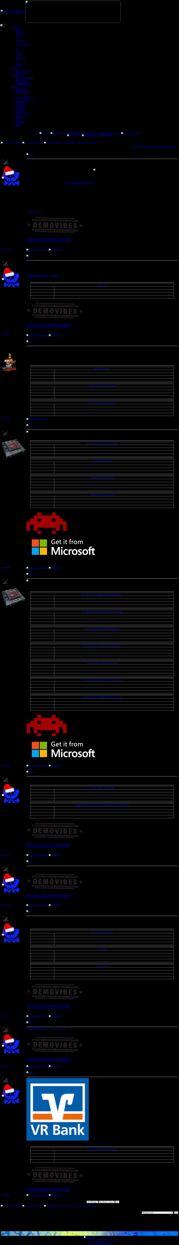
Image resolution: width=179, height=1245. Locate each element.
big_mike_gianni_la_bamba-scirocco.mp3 (102, 663)
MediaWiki (20, 122)
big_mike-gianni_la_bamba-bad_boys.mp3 (102, 443)
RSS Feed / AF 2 (22, 93)
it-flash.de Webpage (23, 84)
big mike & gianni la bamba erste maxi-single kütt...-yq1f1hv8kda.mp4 (102, 805)
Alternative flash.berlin (24, 78)
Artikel (18, 36)
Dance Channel (22, 89)
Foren (18, 49)
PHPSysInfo (20, 117)
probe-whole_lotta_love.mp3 (102, 932)
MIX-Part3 (48, 241)
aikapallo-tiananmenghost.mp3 (102, 478)
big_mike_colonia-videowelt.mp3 (102, 788)
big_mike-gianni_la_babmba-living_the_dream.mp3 (102, 611)
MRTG (18, 115)
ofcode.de (79, 183)
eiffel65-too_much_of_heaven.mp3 (102, 385)
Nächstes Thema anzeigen (167, 147)
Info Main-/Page (17, 75)
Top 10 (18, 67)
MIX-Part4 (57, 241)
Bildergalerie (21, 40)
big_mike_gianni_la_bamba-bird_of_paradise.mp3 (102, 680)
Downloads (20, 106)
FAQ (48, 133)
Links (18, 62)
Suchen (18, 53)
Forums (19, 56)
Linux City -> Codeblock (87, 143)
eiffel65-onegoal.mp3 (102, 368)
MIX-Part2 (39, 241)
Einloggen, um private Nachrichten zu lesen (103, 133)
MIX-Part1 (30, 241)
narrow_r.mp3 (102, 285)
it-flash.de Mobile (22, 82)
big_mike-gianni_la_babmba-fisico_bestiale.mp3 (102, 646)
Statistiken (20, 64)
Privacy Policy (113, 1239)
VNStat (19, 119)
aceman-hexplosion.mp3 (102, 460)
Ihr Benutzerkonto (23, 45)
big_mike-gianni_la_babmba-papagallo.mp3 (102, 629)
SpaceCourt (20, 111)
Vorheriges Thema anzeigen (144, 147)
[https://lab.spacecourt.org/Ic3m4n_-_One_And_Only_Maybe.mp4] (54, 232)
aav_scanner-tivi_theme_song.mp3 (102, 403)
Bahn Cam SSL (22, 73)
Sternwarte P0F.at (22, 100)
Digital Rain (20, 104)
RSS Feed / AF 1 (22, 91)
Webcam (14, 69)
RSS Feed (14, 86)
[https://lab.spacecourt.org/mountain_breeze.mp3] (62, 559)
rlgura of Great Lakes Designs (101, 1244)
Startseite (14, 27)
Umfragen (20, 34)
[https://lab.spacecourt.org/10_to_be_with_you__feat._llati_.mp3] (46, 533)
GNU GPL (91, 1239)
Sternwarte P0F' (22, 80)
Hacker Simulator (22, 102)
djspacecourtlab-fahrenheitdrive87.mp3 (102, 1149)
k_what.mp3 (102, 949)
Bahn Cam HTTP (22, 71)
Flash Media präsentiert (36, 1029)
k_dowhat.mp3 (102, 966)
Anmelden (136, 133)
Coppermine (20, 58)
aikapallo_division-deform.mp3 (102, 495)
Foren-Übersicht (68, 143)
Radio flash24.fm (22, 113)
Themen (19, 31)
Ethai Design (101, 1242)
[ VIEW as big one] (34, 212)
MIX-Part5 (66, 241)
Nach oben (5, 249)
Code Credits (102, 1239)
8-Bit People (20, 108)
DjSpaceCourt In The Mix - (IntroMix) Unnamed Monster (48, 239)
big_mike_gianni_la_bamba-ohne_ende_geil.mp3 (102, 697)
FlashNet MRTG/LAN (24, 97)
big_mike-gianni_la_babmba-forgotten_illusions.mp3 (102, 594)
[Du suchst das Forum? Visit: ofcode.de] (73, 22)
